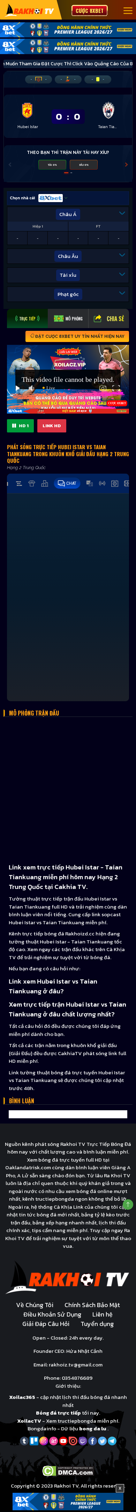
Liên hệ (102, 1314)
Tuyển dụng (97, 1323)
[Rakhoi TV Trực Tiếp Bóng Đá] (29, 10)
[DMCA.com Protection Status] (68, 1470)
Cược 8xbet (90, 10)
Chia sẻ (115, 318)
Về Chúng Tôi (34, 1305)
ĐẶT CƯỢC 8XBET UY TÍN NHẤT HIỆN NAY (79, 336)
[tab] (27, 318)
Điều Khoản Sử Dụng (52, 1314)
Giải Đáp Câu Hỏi (45, 1323)
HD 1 (23, 425)
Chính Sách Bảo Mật (92, 1305)
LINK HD (52, 425)
